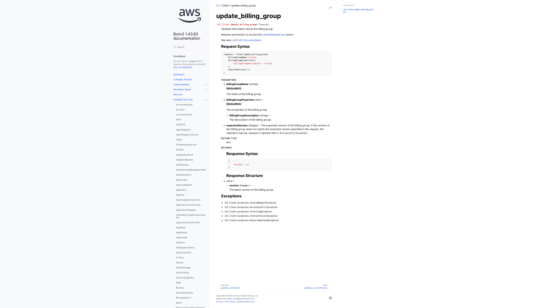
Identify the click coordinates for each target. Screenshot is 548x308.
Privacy (219, 301)
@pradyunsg (243, 298)
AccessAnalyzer (184, 104)
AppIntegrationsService (188, 199)
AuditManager (183, 267)
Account (180, 109)
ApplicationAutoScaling (188, 204)
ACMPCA (180, 124)
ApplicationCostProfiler (188, 222)
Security (177, 94)
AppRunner (181, 232)
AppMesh (181, 227)
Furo (253, 298)
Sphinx (229, 298)
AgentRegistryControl (187, 134)
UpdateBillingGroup (273, 34)
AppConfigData (184, 185)
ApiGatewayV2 (183, 174)
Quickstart (179, 74)
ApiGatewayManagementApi (191, 169)
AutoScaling (182, 272)
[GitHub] (330, 299)
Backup (180, 287)
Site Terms (230, 301)
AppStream (182, 237)
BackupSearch (183, 297)
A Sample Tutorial (182, 79)
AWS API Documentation (247, 40)
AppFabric (181, 190)
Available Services (183, 99)
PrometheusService (186, 144)
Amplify (180, 149)
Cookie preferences (245, 301)
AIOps (179, 139)
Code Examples (181, 84)
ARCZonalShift (183, 252)
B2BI (178, 282)
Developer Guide (182, 89)
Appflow (180, 194)
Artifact (180, 257)
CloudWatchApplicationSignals (190, 216)
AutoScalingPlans (185, 277)
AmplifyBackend (184, 154)
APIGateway (182, 164)
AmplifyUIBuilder (184, 159)
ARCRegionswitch (185, 247)
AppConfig (181, 180)
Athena (179, 262)
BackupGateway (184, 292)
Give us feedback (182, 67)
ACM (178, 119)
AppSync (180, 242)
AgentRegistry (183, 129)
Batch (179, 302)
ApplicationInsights (186, 210)
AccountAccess (184, 114)
